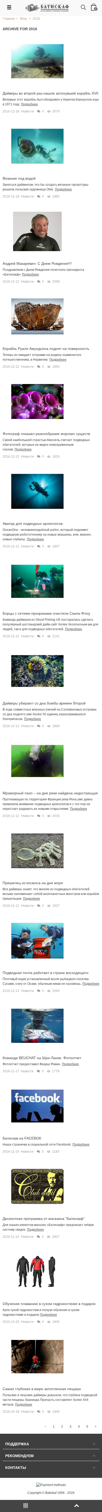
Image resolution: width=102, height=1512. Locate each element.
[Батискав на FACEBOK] (37, 1106)
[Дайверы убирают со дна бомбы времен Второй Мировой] (37, 671)
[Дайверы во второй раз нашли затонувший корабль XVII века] (37, 61)
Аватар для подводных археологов (33, 523)
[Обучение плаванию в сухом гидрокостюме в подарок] (37, 1271)
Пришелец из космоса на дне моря (33, 883)
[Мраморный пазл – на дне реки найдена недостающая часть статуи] (37, 761)
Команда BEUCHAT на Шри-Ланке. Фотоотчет (42, 1058)
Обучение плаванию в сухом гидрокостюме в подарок (49, 1304)
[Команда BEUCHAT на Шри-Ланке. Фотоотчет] (37, 1025)
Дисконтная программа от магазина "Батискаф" (44, 1218)
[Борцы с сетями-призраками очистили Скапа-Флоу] (37, 581)
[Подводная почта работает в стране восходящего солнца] (37, 940)
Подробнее (29, 104)
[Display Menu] (25, 1506)
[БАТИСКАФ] (47, 7)
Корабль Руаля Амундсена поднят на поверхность (46, 348)
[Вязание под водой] (37, 146)
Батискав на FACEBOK (22, 1138)
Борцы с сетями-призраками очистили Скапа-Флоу (46, 613)
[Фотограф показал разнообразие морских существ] (37, 401)
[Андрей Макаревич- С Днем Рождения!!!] (37, 231)
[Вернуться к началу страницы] (76, 1506)
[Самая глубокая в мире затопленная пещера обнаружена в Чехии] (37, 1356)
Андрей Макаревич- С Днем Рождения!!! (37, 263)
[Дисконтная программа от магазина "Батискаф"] (37, 1186)
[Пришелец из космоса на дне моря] (37, 850)
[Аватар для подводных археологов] (37, 491)
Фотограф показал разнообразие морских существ (46, 434)
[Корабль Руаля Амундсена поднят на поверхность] (37, 316)
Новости (27, 111)
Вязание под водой (19, 178)
